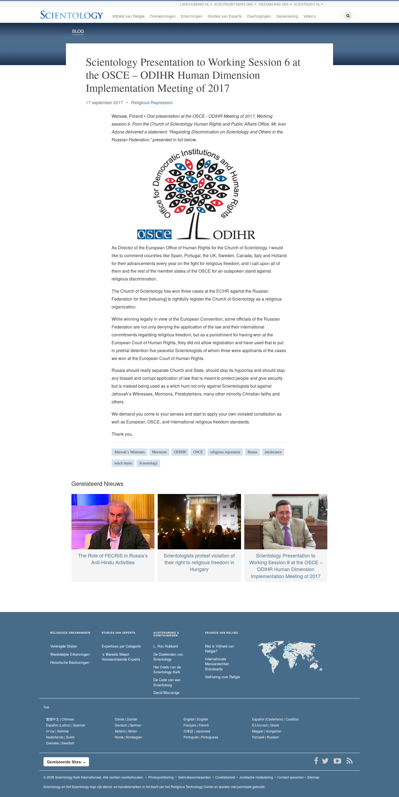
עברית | (57, 731)
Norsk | (128, 737)
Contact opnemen (290, 777)
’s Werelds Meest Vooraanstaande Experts (121, 657)
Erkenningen (191, 16)
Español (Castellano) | (275, 719)
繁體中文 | (60, 719)
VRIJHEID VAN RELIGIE (221, 633)
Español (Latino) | (65, 725)
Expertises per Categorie (121, 646)
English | (195, 719)
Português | (200, 737)
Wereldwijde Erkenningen (70, 654)
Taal (46, 707)
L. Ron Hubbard (165, 646)
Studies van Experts (225, 16)
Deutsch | (128, 725)
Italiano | (126, 731)
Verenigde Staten (63, 646)
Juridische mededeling (256, 777)
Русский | (265, 737)
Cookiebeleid (225, 777)
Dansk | (126, 719)
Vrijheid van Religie (128, 16)
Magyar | (266, 731)
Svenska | (60, 743)
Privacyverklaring (161, 777)
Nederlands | (60, 737)
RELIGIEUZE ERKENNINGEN (70, 633)
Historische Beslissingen (69, 662)
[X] (325, 761)
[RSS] (349, 761)
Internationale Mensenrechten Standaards (217, 663)
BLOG (78, 31)
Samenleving (287, 16)
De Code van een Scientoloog (166, 682)
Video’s (309, 16)
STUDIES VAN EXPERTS (118, 633)
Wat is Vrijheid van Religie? (219, 649)
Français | (196, 725)
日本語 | (196, 731)
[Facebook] (316, 761)
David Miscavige (166, 692)
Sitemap (313, 777)
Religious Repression (152, 102)
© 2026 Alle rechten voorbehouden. (93, 777)
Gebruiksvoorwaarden (194, 777)
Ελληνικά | (265, 725)
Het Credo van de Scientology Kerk (167, 670)
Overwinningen (163, 16)
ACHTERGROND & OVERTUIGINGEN (166, 634)
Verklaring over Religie (222, 676)
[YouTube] (337, 761)
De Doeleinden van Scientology (168, 657)
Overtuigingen (259, 16)
